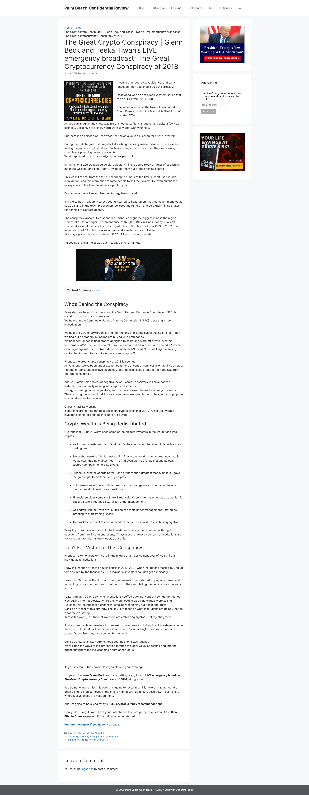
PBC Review (158, 7)
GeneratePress (184, 789)
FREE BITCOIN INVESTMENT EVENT (88, 740)
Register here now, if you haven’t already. (92, 724)
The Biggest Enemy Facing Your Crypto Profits (93, 736)
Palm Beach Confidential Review (96, 8)
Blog (141, 7)
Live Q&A (176, 7)
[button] (240, 8)
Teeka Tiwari (195, 7)
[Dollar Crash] (222, 170)
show (97, 290)
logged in (87, 769)
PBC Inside (226, 7)
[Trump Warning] (222, 62)
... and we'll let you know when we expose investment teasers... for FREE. (221, 96)
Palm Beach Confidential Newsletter (87, 733)
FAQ (211, 7)
